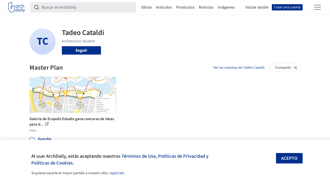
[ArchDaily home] (16, 7)
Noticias (206, 7)
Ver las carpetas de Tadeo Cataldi (239, 67)
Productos (185, 7)
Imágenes (226, 7)
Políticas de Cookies (52, 163)
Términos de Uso (139, 156)
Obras (146, 7)
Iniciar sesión (257, 7)
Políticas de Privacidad (181, 156)
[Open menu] (317, 7)
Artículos (164, 7)
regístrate (116, 173)
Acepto (289, 158)
